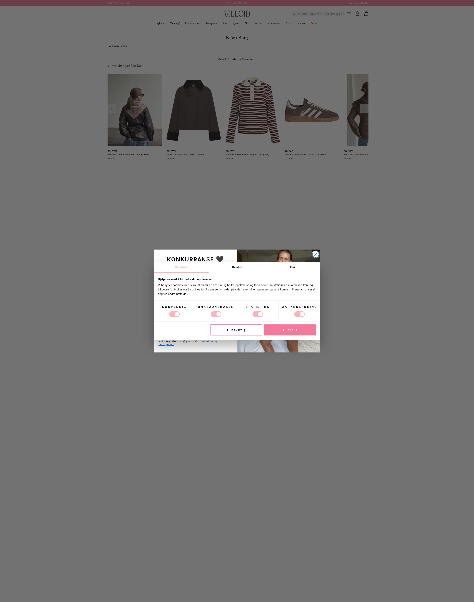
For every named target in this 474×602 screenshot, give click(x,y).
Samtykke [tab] (181, 267)
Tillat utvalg (236, 330)
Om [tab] (292, 267)
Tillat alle (290, 330)
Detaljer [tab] (237, 267)
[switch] (216, 314)
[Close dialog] (315, 254)
